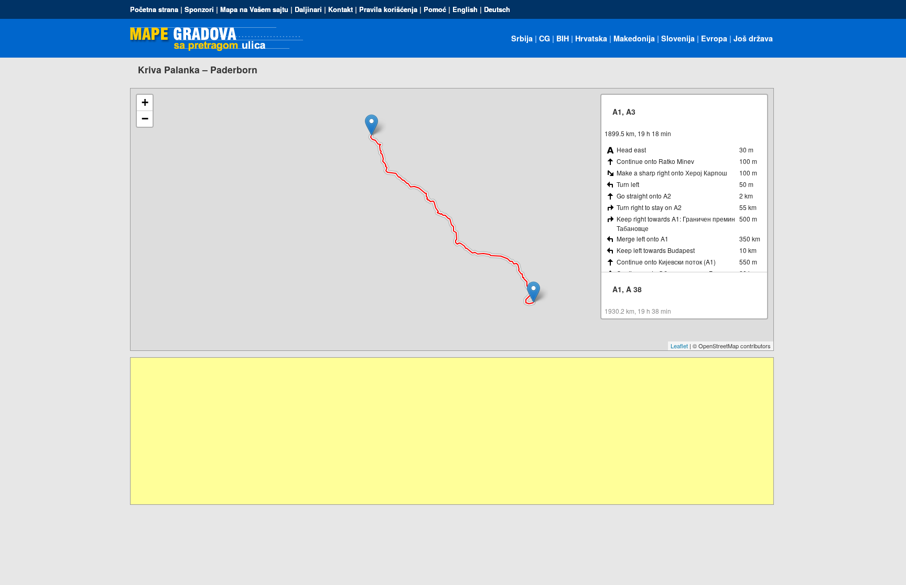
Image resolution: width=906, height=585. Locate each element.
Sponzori (199, 9)
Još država (753, 38)
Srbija (522, 38)
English (465, 9)
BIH (562, 38)
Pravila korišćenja (388, 9)
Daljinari (308, 9)
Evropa (714, 38)
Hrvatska (591, 38)
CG (544, 38)
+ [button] (145, 102)
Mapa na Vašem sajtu (254, 9)
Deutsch (497, 9)
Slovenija (678, 38)
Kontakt (340, 9)
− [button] (145, 118)
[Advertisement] (445, 431)
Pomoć (435, 9)
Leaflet (679, 345)
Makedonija (634, 38)
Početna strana (154, 9)
